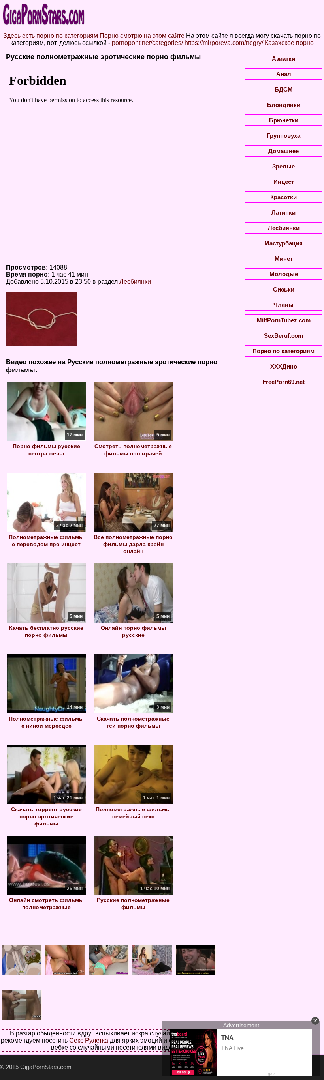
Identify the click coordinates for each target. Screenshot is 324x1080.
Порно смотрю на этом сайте (142, 35)
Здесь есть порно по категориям (50, 35)
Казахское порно (289, 42)
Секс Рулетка (88, 1040)
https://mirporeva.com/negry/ (224, 42)
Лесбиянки (135, 281)
